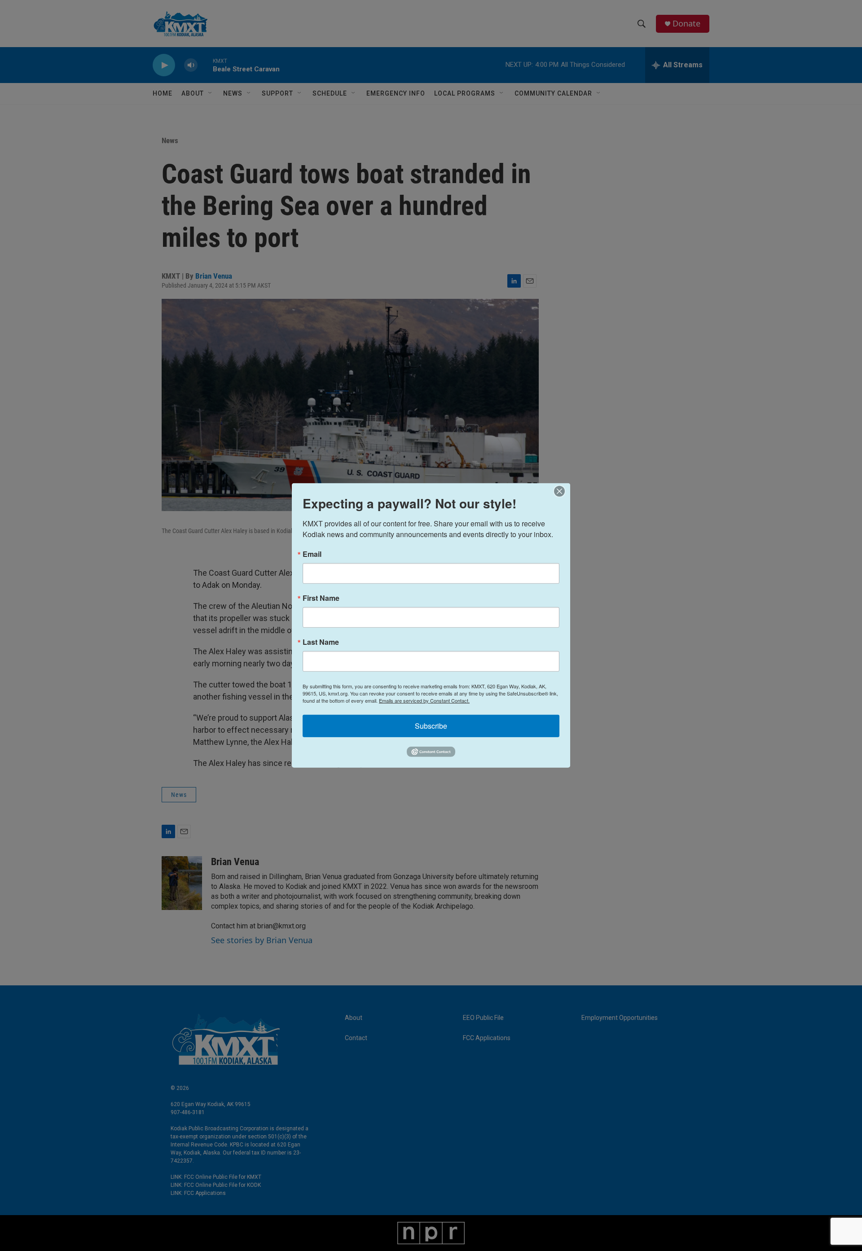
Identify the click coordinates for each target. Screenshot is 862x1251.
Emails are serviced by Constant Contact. (424, 700)
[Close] (562, 491)
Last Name (321, 642)
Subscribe (431, 726)
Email (312, 554)
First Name (321, 598)
